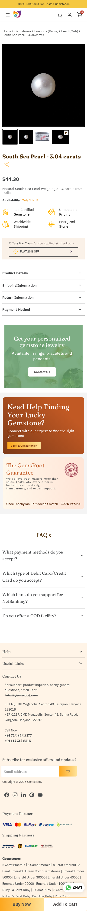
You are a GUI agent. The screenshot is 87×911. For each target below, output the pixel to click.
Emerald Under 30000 (29, 877)
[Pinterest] (30, 790)
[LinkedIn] (22, 790)
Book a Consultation (24, 445)
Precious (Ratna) (46, 31)
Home (7, 31)
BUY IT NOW (22, 904)
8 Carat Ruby (62, 890)
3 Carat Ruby (42, 890)
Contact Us (42, 372)
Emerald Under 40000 (63, 877)
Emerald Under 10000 (52, 884)
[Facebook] (5, 790)
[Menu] (8, 15)
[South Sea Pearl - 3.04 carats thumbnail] (10, 136)
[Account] (70, 15)
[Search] (60, 14)
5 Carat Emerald (13, 865)
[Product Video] (60, 136)
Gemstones (22, 31)
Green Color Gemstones (42, 871)
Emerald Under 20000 (18, 884)
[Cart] (79, 15)
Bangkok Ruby (42, 896)
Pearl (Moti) (69, 31)
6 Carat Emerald (39, 865)
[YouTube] (39, 790)
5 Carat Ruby (21, 896)
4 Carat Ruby (21, 890)
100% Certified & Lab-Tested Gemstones (43, 4)
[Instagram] (14, 790)
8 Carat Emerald (64, 865)
